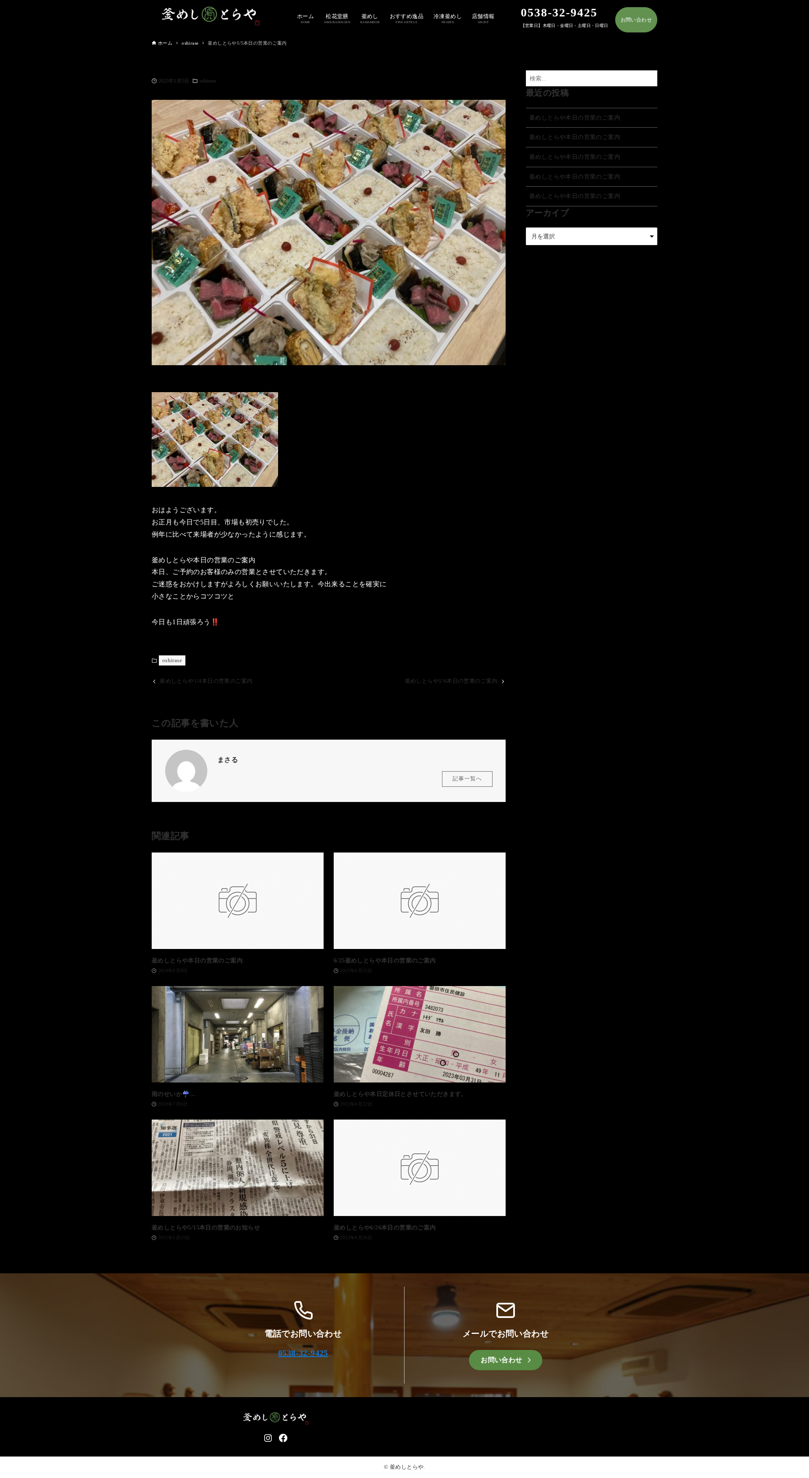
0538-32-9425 (303, 1353)
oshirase (207, 81)
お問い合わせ (636, 20)
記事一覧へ (467, 779)
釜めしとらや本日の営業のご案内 (574, 117)
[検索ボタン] (648, 78)
